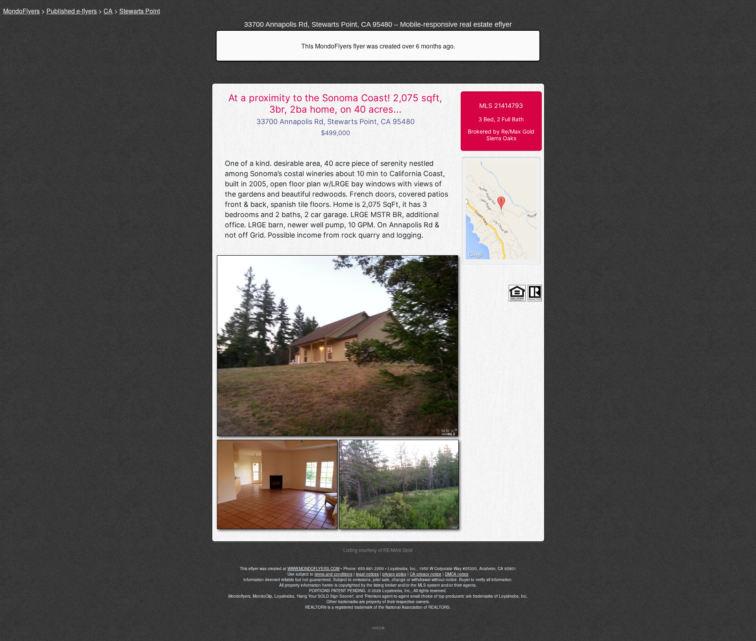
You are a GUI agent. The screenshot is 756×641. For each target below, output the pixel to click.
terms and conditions (333, 574)
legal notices (367, 574)
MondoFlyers (21, 10)
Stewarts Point (139, 10)
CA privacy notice (425, 574)
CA (108, 10)
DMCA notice (457, 574)
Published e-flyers (71, 10)
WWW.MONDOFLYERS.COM (313, 568)
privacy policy (394, 574)
